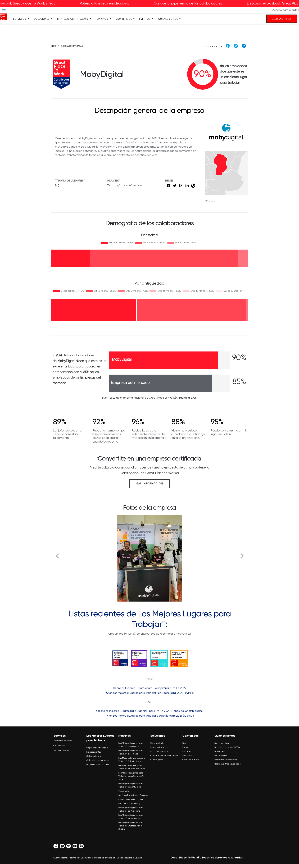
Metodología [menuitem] (220, 755)
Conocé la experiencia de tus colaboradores (188, 3)
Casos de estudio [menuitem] (190, 759)
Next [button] (242, 555)
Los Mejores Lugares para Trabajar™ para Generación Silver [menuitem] (131, 776)
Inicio (53, 46)
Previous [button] (57, 555)
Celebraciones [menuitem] (93, 756)
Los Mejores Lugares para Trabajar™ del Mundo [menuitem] (130, 752)
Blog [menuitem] (184, 743)
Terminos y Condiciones (81, 858)
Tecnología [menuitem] (123, 791)
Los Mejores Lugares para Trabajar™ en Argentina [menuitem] (130, 809)
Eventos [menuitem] (144, 18)
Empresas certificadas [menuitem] (97, 748)
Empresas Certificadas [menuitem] (72, 18)
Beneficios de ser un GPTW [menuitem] (227, 747)
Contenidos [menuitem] (124, 18)
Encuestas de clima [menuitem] (62, 740)
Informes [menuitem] (186, 751)
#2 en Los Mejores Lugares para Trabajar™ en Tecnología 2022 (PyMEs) (149, 692)
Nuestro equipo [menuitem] (221, 751)
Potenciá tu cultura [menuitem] (159, 747)
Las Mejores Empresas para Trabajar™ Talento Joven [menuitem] (131, 759)
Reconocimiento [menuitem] (61, 750)
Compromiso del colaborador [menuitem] (164, 755)
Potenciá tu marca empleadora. (104, 3)
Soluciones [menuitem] (41, 18)
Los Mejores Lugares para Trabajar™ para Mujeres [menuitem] (130, 785)
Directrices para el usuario (129, 858)
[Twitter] (235, 45)
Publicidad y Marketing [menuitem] (129, 803)
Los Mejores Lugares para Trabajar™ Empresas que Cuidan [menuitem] (130, 825)
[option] (149, 558)
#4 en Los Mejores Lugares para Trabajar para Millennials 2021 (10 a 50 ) (149, 715)
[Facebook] (227, 45)
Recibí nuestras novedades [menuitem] (227, 764)
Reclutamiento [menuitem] (157, 743)
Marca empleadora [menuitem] (159, 751)
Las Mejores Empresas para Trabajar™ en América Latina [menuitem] (131, 767)
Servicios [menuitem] (19, 18)
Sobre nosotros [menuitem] (221, 743)
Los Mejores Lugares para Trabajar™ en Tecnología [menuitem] (130, 817)
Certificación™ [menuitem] (59, 745)
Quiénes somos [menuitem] (168, 18)
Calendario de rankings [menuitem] (97, 760)
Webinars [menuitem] (187, 755)
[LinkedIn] (243, 45)
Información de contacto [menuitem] (225, 759)
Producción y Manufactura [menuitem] (130, 799)
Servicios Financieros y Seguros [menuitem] (133, 795)
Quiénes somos (60, 858)
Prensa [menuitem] (185, 747)
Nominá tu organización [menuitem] (97, 764)
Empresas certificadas (72, 46)
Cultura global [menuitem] (157, 759)
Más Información (149, 483)
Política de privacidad (104, 858)
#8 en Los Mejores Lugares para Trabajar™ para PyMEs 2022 (149, 688)
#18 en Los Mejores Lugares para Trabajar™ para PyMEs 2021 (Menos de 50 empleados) (149, 710)
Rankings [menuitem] (102, 18)
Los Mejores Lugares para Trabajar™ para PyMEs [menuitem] (130, 745)
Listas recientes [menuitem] (93, 752)
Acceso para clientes (285, 10)
